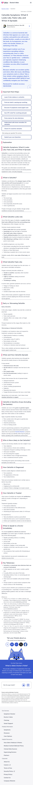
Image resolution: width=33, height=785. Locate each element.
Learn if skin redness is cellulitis (14, 97)
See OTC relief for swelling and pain (15, 113)
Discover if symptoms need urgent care (16, 108)
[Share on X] (21, 644)
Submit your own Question (12, 137)
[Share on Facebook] (25, 644)
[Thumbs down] (28, 685)
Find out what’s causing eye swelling (15, 102)
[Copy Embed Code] (16, 644)
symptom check (22, 76)
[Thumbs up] (23, 685)
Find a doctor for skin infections (14, 118)
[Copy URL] (7, 644)
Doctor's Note (5, 8)
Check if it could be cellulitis (13, 129)
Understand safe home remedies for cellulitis (15, 123)
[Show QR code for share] (12, 644)
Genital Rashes (20, 432)
